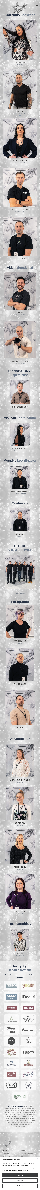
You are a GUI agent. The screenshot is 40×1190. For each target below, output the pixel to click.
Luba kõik (20, 1175)
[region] (20, 1173)
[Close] (38, 1158)
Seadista (20, 1180)
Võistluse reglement (27, 1153)
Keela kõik (20, 1186)
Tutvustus (6, 1153)
